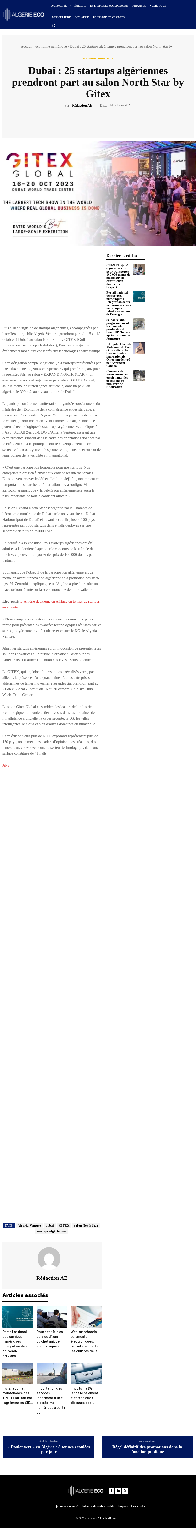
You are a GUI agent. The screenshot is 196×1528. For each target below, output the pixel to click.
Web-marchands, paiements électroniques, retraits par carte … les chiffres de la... (86, 1341)
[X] (92, 122)
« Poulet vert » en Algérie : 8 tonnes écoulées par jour (49, 1449)
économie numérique (51, 46)
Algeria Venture (29, 1225)
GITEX (64, 1225)
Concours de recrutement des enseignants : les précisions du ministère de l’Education (117, 379)
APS (6, 765)
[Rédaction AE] (52, 1258)
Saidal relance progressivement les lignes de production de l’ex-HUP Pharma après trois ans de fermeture (118, 329)
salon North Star (86, 1225)
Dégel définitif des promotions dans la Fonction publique (147, 1449)
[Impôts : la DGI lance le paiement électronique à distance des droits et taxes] (86, 1373)
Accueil (26, 46)
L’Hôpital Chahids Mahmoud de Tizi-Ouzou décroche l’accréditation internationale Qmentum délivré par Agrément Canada (118, 355)
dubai (50, 1225)
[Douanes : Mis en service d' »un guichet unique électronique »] (52, 1317)
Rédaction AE (82, 105)
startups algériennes (51, 1231)
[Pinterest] (103, 122)
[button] (54, 26)
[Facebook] (81, 122)
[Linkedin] (118, 1491)
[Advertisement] (52, 286)
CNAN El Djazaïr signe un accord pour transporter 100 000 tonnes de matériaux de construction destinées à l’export (118, 276)
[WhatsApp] (114, 122)
